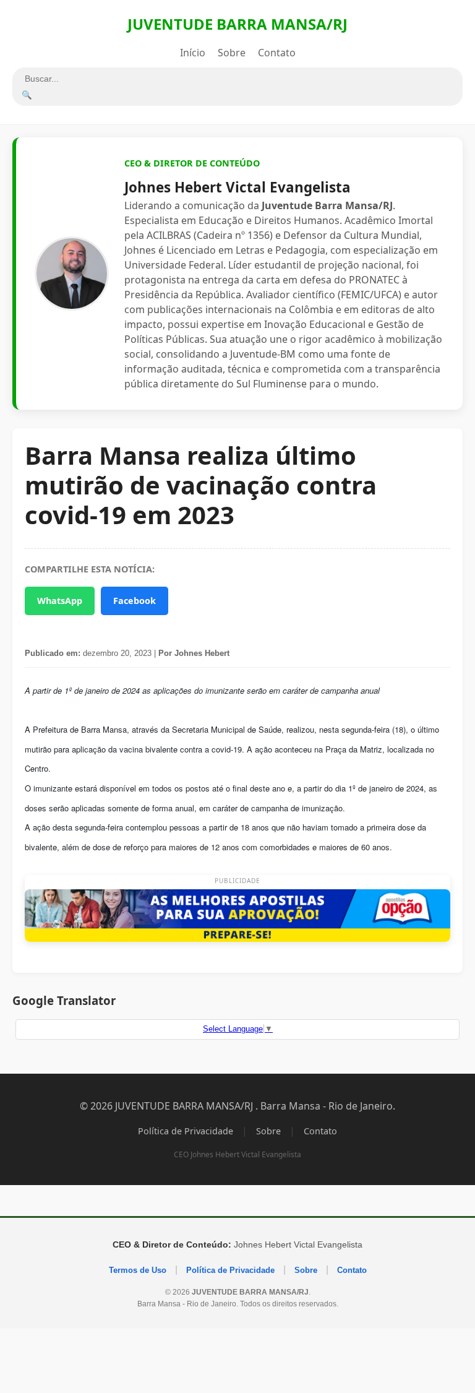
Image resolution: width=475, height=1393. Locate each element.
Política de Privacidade (185, 1131)
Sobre (232, 52)
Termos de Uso (137, 1270)
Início (192, 52)
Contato (277, 52)
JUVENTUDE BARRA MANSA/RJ (237, 24)
